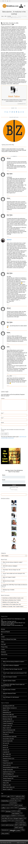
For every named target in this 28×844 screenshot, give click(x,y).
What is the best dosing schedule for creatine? (12, 562)
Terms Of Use (4, 654)
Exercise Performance (8, 730)
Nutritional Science (7, 758)
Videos (2, 641)
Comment (2, 398)
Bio (2, 634)
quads (22, 820)
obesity (9, 820)
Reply (8, 170)
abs (8, 796)
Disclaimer (3, 651)
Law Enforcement (20, 815)
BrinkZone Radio (7, 719)
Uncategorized (6, 780)
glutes (19, 811)
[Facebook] (5, 1)
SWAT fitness (22, 825)
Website (2, 422)
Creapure (16, 807)
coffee (3, 808)
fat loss (8, 811)
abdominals (4, 796)
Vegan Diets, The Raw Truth (7, 621)
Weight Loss (5, 785)
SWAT (16, 825)
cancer (19, 800)
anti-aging (13, 798)
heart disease (15, 813)
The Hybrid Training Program (9, 776)
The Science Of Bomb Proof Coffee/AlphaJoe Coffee (13, 618)
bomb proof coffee (13, 800)
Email (2, 417)
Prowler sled (18, 820)
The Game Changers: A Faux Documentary (11, 625)
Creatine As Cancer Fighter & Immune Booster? (12, 622)
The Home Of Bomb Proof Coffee (8, 639)
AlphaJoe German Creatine (8, 580)
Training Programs (7, 778)
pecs (13, 820)
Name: (3, 475)
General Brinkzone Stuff (8, 736)
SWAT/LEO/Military (7, 774)
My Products (5, 756)
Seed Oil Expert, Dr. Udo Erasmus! (11, 697)
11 (12, 24)
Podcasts (5, 760)
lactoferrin (13, 815)
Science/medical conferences (9, 767)
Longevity (5, 752)
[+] (14, 131)
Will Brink (9, 239)
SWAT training (19, 827)
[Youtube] (7, 1)
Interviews (5, 749)
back (17, 798)
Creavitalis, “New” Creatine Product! (15, 606)
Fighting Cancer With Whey (8, 144)
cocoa (20, 805)
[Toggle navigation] (24, 6)
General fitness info (7, 738)
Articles (4, 710)
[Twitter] (3, 1)
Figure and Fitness (7, 732)
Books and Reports (5, 631)
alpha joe (13, 796)
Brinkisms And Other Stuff (9, 716)
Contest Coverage (7, 723)
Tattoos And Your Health (6, 624)
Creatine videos (6, 725)
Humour (4, 745)
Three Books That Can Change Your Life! (11, 569)
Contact (3, 636)
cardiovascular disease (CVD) (7, 804)
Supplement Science (6, 24)
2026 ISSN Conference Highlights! (10, 565)
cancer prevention (13, 802)
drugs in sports (6, 727)
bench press (22, 798)
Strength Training (7, 769)
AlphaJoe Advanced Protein (9, 693)
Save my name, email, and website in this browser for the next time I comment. (13, 430)
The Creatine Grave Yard (13, 602)
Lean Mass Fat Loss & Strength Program (12, 818)
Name (2, 413)
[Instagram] (10, 1)
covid (11, 807)
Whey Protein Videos (8, 787)
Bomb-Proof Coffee (7, 714)
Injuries (4, 747)
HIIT (21, 813)
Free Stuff (3, 644)
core (8, 808)
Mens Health (6, 754)
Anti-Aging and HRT (7, 705)
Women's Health (6, 789)
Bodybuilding (6, 712)
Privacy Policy (4, 646)
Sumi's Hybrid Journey (7, 825)
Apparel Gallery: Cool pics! (9, 708)
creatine (22, 808)
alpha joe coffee (20, 796)
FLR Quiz (5, 734)
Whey (23, 830)
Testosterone (5, 830)
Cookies (3, 649)
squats (17, 822)
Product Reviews (7, 763)
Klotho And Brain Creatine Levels (16, 598)
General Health (6, 741)
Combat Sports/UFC (7, 721)
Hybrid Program (6, 816)
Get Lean (5, 743)
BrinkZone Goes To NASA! (8, 589)
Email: (3, 479)
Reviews (3, 629)
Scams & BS (6, 765)
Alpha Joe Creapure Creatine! (9, 577)
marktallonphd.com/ (22, 103)
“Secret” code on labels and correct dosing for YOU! (14, 573)
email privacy (15, 489)
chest (15, 805)
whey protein (5, 833)
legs (25, 818)
